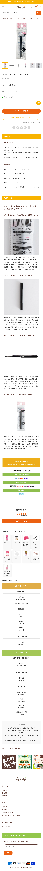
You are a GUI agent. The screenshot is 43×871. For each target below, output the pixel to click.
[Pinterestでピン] (17, 127)
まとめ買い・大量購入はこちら (21, 117)
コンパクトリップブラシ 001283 (32, 18)
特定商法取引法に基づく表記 (11, 815)
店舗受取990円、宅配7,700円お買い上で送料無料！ (21, 2)
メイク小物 (10, 18)
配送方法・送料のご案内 (31, 122)
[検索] (38, 13)
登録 (8, 853)
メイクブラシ (17, 18)
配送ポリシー (6, 810)
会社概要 (5, 793)
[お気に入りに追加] (38, 103)
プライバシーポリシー (9, 812)
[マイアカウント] (32, 7)
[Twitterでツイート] (21, 127)
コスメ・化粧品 (19, 187)
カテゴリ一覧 (6, 826)
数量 (3, 92)
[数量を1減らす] (11, 92)
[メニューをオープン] (3, 7)
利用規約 (5, 807)
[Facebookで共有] (13, 127)
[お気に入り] (36, 7)
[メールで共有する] (25, 127)
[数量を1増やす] (22, 92)
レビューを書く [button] (22, 521)
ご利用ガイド (6, 790)
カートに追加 (23, 111)
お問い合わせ (6, 796)
